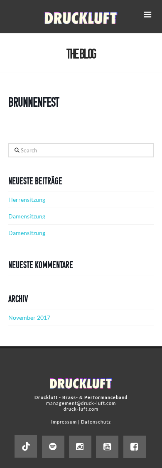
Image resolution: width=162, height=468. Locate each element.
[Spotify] (53, 447)
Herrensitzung (26, 199)
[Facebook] (134, 447)
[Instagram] (80, 447)
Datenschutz (96, 421)
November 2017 (29, 317)
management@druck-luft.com (81, 403)
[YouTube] (107, 447)
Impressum (64, 421)
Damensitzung (26, 216)
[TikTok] (26, 446)
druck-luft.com (81, 409)
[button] (147, 14)
